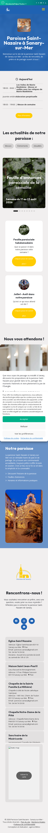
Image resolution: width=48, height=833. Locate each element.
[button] (15, 211)
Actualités (38, 146)
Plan (26, 647)
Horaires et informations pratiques (22, 480)
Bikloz (37, 827)
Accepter (24, 419)
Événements (22, 146)
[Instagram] (24, 621)
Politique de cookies (11, 438)
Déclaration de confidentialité (32, 438)
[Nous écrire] (24, 627)
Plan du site (25, 822)
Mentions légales (38, 822)
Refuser (24, 426)
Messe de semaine (26, 105)
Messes (8, 146)
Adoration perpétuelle (26, 97)
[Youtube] (32, 621)
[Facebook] (16, 621)
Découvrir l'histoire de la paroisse (22, 473)
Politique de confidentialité (24, 824)
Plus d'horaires (24, 115)
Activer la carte (24, 775)
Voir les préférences (24, 433)
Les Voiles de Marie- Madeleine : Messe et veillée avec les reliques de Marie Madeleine (29, 88)
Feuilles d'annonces (16, 477)
